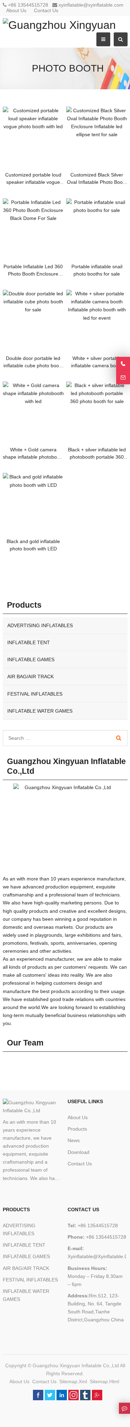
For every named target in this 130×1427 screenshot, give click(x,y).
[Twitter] (50, 1395)
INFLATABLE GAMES (30, 659)
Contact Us (47, 10)
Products (77, 1129)
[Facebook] (38, 1395)
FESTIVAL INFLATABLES (34, 694)
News (74, 1140)
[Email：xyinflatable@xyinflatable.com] (123, 377)
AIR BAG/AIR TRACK (30, 676)
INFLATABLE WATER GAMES (39, 711)
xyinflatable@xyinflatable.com (91, 5)
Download (78, 1152)
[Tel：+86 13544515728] (123, 363)
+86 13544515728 (28, 5)
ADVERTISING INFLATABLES (40, 625)
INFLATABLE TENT (28, 642)
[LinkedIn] (62, 1395)
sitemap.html (104, 1381)
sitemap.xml (73, 1381)
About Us (17, 10)
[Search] (119, 738)
